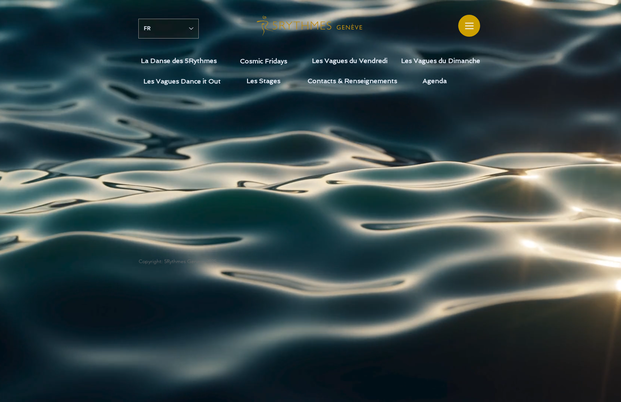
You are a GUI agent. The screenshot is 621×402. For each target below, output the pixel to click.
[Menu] (469, 26)
